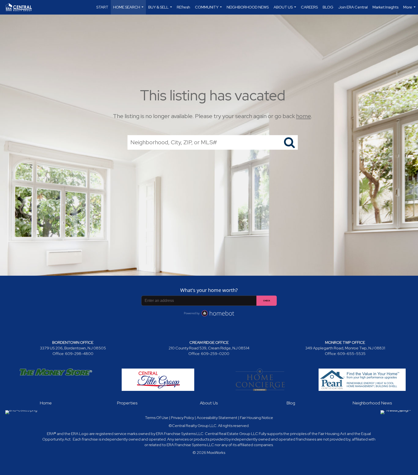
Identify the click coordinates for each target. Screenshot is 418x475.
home (303, 116)
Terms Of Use (156, 417)
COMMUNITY (209, 10)
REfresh (183, 7)
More (410, 10)
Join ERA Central (353, 7)
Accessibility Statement (217, 417)
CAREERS (309, 7)
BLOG (328, 7)
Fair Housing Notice (256, 417)
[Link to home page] (21, 7)
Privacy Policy (182, 417)
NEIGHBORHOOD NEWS (248, 7)
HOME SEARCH (129, 10)
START (102, 7)
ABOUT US (285, 10)
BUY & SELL (160, 10)
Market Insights (385, 7)
